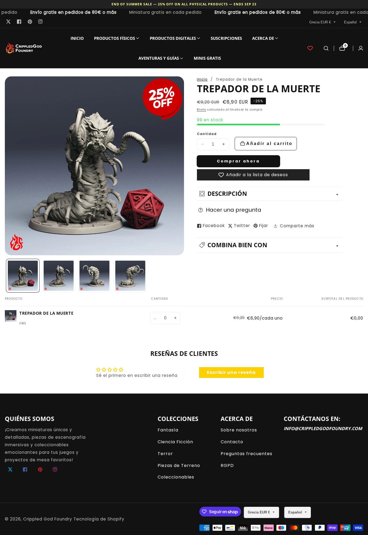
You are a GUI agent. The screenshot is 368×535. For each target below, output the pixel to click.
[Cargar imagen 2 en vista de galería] (58, 275)
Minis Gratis (207, 58)
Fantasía (168, 430)
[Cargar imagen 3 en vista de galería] (94, 275)
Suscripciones (226, 38)
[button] (114, 38)
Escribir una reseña (231, 372)
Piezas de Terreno (179, 465)
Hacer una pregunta (233, 210)
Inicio (77, 38)
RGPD (227, 465)
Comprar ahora (238, 161)
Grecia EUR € (320, 22)
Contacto (232, 442)
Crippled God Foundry (47, 519)
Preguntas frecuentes (246, 454)
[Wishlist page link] (310, 48)
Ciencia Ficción (175, 442)
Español (351, 22)
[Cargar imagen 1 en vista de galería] (23, 275)
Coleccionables (176, 477)
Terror (165, 454)
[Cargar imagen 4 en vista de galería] (130, 275)
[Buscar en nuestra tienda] (326, 48)
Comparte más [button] (297, 226)
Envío (201, 109)
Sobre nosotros (239, 430)
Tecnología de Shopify (99, 519)
